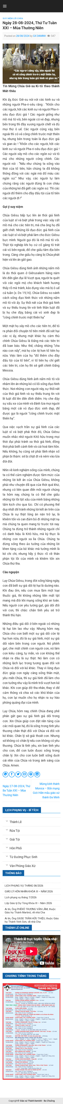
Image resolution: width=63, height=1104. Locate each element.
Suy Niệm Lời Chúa (13, 18)
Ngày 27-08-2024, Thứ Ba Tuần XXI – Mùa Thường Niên (16, 790)
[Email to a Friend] (24, 774)
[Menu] (5, 6)
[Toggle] (7, 820)
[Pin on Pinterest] (31, 774)
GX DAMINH (39, 35)
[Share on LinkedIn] (37, 774)
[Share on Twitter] (18, 774)
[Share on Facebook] (12, 774)
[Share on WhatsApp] (5, 774)
